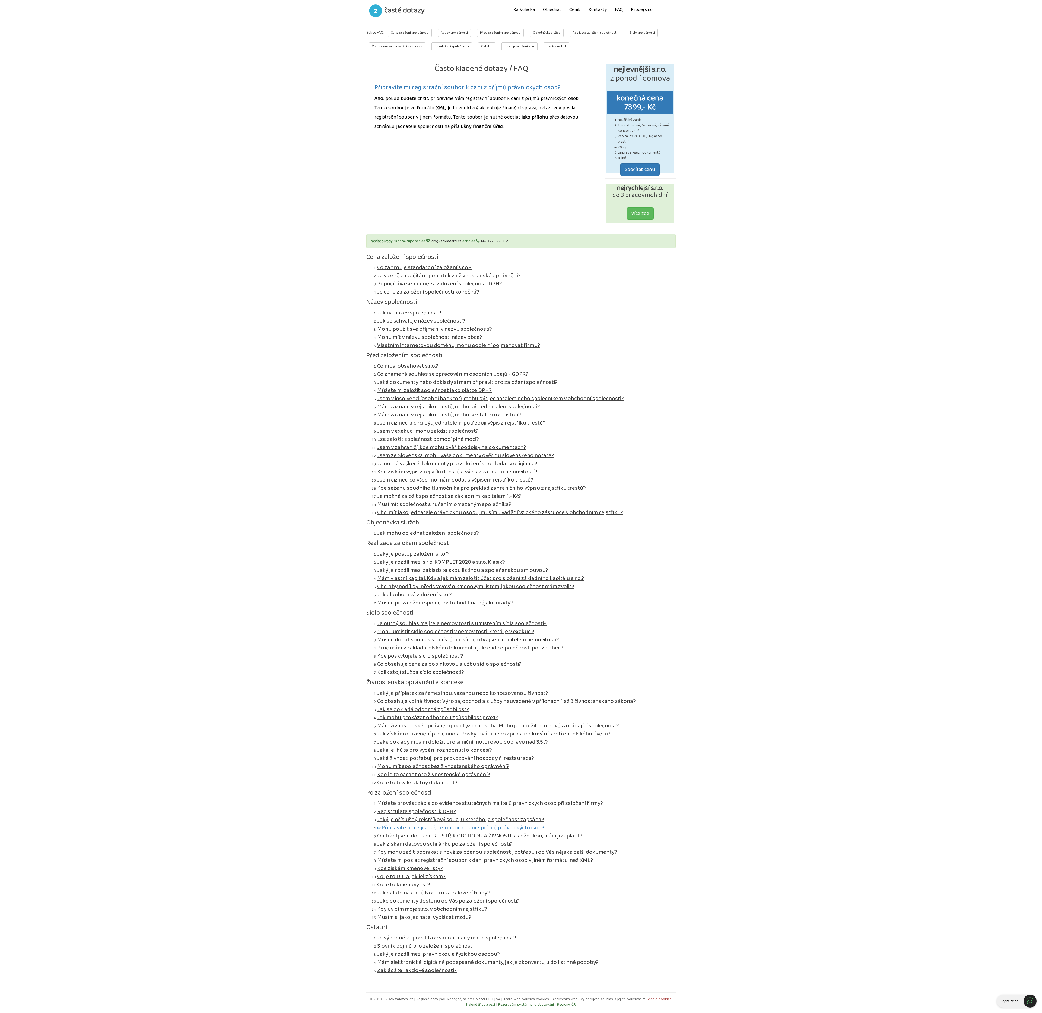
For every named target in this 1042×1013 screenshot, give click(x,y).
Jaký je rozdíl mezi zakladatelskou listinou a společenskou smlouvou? (462, 570)
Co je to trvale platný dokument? (417, 782)
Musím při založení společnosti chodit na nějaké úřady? (445, 602)
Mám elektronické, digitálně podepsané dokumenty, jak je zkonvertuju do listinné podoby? (488, 962)
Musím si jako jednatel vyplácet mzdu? (424, 917)
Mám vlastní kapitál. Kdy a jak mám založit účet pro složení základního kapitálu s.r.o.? (480, 578)
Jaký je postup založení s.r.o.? (413, 554)
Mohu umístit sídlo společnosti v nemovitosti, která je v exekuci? (455, 631)
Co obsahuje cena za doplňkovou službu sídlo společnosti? (449, 664)
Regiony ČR (566, 1005)
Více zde (640, 213)
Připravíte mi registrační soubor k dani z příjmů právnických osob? (463, 827)
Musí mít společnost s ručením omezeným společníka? (444, 504)
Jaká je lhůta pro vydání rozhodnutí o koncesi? (434, 750)
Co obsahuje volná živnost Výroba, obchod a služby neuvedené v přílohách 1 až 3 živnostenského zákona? (506, 701)
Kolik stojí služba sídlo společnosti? (420, 672)
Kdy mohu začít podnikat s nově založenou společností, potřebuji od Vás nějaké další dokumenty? (497, 852)
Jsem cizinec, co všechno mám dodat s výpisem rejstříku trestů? (455, 480)
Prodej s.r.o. (642, 10)
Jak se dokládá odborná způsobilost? (423, 709)
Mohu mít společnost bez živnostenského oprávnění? (443, 766)
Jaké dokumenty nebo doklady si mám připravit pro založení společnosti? (467, 382)
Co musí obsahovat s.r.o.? (408, 366)
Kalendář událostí (480, 1005)
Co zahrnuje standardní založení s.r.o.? (424, 267)
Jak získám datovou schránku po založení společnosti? (445, 844)
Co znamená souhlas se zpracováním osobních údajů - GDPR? (452, 374)
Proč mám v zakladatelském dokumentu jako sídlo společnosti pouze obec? (470, 647)
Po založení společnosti (451, 46)
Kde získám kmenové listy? (410, 868)
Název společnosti (454, 32)
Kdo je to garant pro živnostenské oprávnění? (433, 774)
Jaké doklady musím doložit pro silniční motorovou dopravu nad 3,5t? (462, 742)
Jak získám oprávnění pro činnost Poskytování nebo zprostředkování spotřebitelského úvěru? (494, 733)
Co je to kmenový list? (403, 884)
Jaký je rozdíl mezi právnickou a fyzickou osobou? (438, 954)
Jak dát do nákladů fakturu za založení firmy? (433, 892)
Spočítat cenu (640, 169)
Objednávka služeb (547, 32)
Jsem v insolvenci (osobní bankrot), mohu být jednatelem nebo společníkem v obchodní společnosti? (500, 398)
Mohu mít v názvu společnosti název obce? (429, 337)
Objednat (552, 10)
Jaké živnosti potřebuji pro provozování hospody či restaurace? (455, 758)
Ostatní (486, 46)
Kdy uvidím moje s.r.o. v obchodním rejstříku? (432, 909)
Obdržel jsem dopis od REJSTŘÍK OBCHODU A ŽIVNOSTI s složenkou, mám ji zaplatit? (479, 835)
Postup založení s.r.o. (519, 46)
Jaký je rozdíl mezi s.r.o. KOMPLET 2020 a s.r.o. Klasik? (441, 562)
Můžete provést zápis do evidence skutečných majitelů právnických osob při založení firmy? (490, 803)
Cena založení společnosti (410, 32)
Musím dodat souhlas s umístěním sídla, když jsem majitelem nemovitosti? (468, 639)
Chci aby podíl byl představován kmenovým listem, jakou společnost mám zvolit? (475, 586)
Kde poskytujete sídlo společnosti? (420, 656)
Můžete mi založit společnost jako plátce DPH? (434, 390)
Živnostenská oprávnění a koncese (397, 46)
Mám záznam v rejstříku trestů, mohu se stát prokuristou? (449, 414)
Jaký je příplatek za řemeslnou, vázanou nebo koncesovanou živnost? (462, 693)
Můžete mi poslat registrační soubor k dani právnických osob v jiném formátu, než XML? (485, 860)
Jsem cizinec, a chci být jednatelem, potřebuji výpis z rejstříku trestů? (461, 423)
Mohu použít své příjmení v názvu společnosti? (434, 329)
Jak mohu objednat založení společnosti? (428, 533)
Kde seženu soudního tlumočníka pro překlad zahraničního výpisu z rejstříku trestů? (481, 488)
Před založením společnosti (500, 32)
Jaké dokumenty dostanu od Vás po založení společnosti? (448, 901)
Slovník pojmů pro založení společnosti (425, 946)
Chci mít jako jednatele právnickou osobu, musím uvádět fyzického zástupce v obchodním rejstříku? (500, 512)
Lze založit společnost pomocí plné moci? (428, 439)
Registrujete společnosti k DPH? (416, 811)
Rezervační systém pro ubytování (526, 1005)
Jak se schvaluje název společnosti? (421, 321)
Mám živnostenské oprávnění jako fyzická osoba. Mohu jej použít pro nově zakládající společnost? (498, 725)
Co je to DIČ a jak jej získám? (411, 876)
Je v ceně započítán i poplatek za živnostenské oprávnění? (449, 275)
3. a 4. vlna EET (556, 46)
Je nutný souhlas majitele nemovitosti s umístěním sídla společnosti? (462, 623)
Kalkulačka (524, 10)
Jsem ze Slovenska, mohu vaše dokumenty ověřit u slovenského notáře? (465, 455)
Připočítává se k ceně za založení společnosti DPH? (439, 283)
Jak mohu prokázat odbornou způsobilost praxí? (437, 717)
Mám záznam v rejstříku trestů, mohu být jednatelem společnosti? (458, 406)
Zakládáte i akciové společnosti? (417, 970)
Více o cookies (659, 999)
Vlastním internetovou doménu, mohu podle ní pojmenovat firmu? (458, 345)
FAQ (619, 10)
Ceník (574, 10)
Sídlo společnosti (642, 32)
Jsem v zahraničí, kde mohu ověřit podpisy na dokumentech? (451, 447)
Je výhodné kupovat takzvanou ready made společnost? (446, 937)
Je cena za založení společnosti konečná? (428, 292)
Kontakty (598, 10)
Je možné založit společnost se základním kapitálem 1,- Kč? (449, 496)
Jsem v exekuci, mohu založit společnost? (428, 431)
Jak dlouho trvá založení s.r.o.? (414, 594)
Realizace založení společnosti (595, 32)
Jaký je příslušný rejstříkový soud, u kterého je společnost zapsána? (460, 819)
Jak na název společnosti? (409, 312)
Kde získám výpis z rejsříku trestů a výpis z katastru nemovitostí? (457, 471)
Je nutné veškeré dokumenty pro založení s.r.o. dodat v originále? (457, 463)
